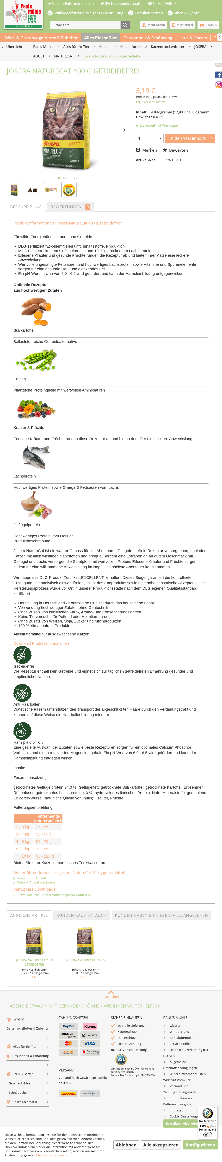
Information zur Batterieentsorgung (178, 1101)
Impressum (178, 1110)
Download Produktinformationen (41, 643)
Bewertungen (70, 206)
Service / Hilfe (180, 1044)
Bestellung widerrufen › (183, 1123)
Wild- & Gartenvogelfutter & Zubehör (28, 1023)
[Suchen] (125, 25)
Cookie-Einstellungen (185, 1116)
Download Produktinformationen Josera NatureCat (53, 895)
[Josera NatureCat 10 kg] (85, 941)
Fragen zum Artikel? (31, 878)
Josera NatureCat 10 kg (85, 960)
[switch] (207, 1134)
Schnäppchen (19, 1092)
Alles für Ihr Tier (25, 1046)
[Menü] (215, 1108)
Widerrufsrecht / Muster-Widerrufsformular (184, 1077)
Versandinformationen (71, 3)
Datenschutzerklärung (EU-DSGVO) (186, 1053)
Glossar (175, 1026)
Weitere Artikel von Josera (35, 882)
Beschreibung (26, 206)
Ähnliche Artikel (29, 915)
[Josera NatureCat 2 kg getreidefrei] (34, 941)
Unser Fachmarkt (24, 1102)
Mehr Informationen (51, 1155)
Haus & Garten (23, 1074)
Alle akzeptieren (161, 1145)
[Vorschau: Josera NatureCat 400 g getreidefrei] (14, 189)
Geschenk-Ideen (20, 1083)
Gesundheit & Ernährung (30, 1056)
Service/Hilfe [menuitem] (163, 3)
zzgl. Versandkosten (150, 102)
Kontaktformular (182, 1038)
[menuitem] (94, 3)
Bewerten (178, 150)
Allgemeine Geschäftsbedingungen (180, 1065)
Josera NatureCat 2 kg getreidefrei (34, 962)
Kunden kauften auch (81, 915)
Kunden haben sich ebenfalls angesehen (161, 915)
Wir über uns (179, 1032)
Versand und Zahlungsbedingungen (179, 1089)
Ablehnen (126, 1145)
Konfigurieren (200, 1145)
